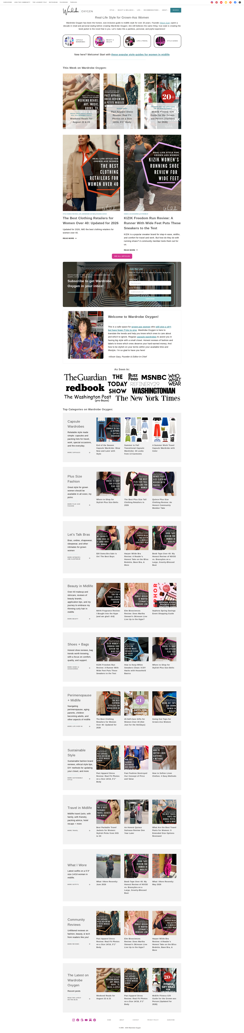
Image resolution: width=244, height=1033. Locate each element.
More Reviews (73, 944)
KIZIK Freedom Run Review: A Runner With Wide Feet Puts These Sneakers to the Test (152, 223)
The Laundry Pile (40, 2)
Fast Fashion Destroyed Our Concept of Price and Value (135, 776)
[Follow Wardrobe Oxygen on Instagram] (73, 1020)
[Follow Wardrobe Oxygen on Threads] (82, 1020)
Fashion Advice (122, 108)
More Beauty (73, 619)
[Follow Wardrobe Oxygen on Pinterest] (94, 1020)
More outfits (73, 884)
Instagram (53, 2)
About (122, 1020)
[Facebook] (235, 2)
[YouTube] (221, 2)
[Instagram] (212, 2)
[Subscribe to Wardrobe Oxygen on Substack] (90, 1020)
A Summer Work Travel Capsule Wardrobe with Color (163, 448)
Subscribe (7, 2)
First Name (133, 279)
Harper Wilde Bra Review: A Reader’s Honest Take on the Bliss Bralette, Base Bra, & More (136, 559)
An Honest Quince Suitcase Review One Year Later (134, 830)
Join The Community (22, 2)
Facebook (64, 2)
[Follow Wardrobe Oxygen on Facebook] (77, 1020)
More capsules (74, 452)
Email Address (135, 288)
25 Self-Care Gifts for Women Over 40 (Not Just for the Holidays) (134, 722)
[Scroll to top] (240, 1026)
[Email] (226, 2)
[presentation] (81, 101)
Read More (69, 238)
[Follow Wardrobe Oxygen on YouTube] (86, 1020)
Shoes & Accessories (131, 214)
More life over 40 (75, 726)
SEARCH (176, 10)
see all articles (122, 256)
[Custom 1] (230, 2)
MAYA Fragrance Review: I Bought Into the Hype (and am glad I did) (108, 613)
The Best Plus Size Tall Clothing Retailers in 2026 (135, 502)
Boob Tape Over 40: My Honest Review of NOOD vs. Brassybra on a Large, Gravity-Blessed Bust (164, 559)
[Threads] (240, 2)
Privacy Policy (153, 1020)
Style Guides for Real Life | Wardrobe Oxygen (79, 214)
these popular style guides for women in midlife (140, 54)
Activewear (144, 214)
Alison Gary (165, 23)
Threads (73, 2)
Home (109, 1020)
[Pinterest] (216, 2)
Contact (136, 1020)
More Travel (73, 830)
